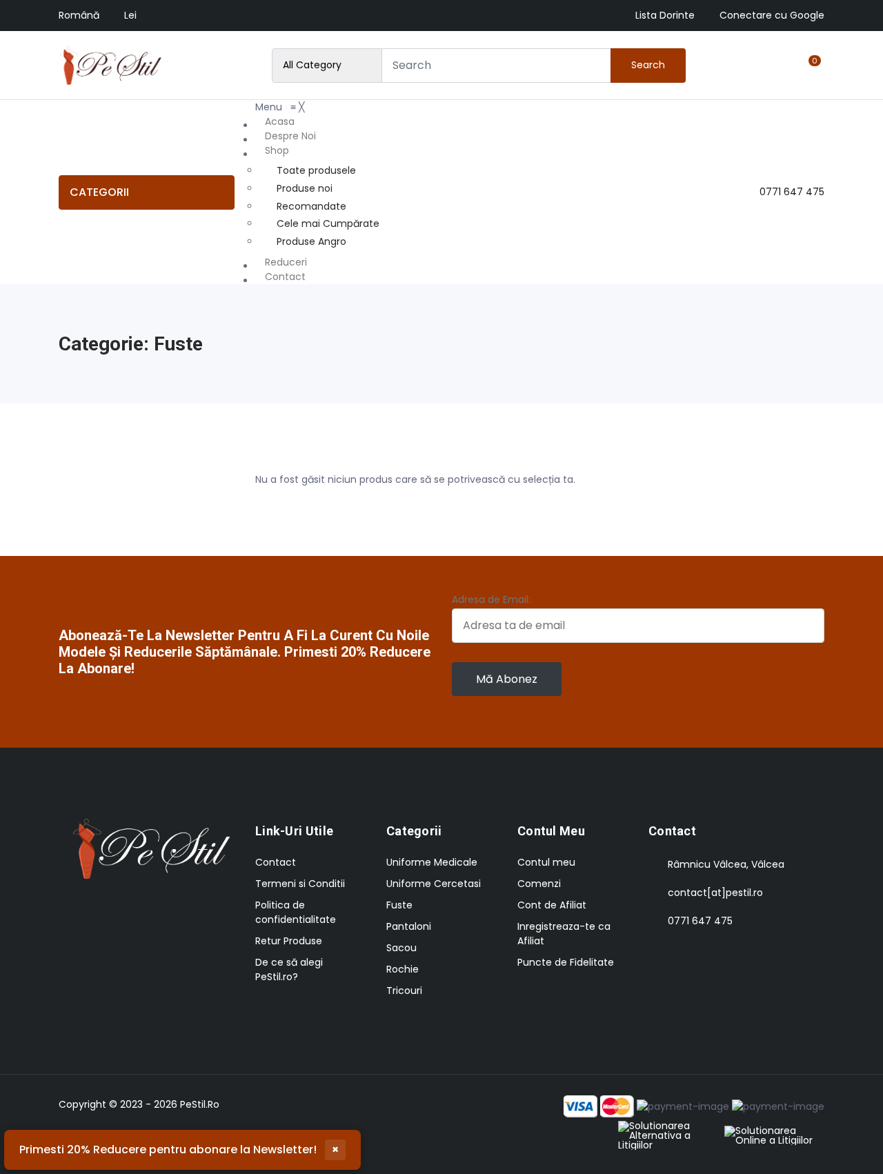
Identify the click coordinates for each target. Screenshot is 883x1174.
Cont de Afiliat (551, 905)
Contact (275, 862)
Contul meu (546, 862)
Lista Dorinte (665, 15)
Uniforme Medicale (431, 862)
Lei (130, 15)
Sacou (401, 948)
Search (648, 65)
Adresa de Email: (491, 599)
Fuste (399, 905)
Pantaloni (408, 926)
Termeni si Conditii (300, 884)
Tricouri (404, 990)
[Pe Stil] (111, 65)
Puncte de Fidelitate (565, 962)
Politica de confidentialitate (295, 912)
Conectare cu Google (772, 15)
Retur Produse (288, 941)
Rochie (402, 969)
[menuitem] (319, 122)
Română (79, 15)
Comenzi (539, 884)
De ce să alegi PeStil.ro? (289, 969)
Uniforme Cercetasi (433, 884)
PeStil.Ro (199, 1104)
